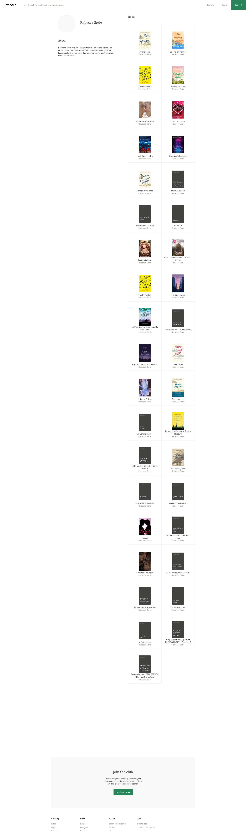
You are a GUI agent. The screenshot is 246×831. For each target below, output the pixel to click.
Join (236, 5)
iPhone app (142, 824)
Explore (210, 5)
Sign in (224, 5)
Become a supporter (117, 824)
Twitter (83, 824)
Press (53, 824)
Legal (53, 827)
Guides (112, 827)
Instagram (84, 827)
